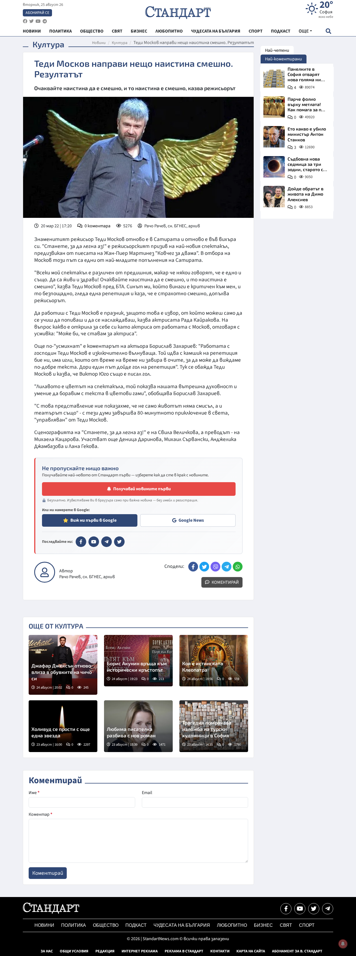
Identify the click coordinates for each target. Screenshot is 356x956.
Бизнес (263, 925)
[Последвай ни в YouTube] (299, 908)
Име (34, 792)
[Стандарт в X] (119, 541)
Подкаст (136, 925)
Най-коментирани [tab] (283, 59)
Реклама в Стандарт (184, 951)
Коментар (40, 814)
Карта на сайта (250, 951)
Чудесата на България (182, 925)
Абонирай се (37, 13)
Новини (99, 43)
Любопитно (232, 925)
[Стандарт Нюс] (51, 912)
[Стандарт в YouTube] (93, 541)
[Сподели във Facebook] (193, 566)
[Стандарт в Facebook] (81, 541)
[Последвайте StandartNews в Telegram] (45, 21)
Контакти (219, 951)
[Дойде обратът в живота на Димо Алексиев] (274, 196)
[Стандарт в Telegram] (106, 541)
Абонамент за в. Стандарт (297, 951)
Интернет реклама (140, 951)
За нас (47, 951)
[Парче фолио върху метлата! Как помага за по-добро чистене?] (274, 107)
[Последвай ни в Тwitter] (313, 908)
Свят (286, 925)
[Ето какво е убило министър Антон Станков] (274, 136)
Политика (73, 925)
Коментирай (225, 582)
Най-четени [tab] (277, 50)
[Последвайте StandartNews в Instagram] (31, 21)
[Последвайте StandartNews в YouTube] (38, 21)
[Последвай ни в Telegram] (327, 908)
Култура (119, 43)
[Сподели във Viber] (215, 566)
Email (147, 792)
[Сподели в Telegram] (226, 566)
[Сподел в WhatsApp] (238, 566)
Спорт (307, 925)
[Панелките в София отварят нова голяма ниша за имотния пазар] (274, 77)
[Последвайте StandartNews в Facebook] (25, 21)
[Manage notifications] (342, 943)
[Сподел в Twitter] (204, 566)
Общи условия (74, 951)
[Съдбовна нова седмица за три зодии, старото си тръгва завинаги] (274, 167)
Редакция (105, 951)
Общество (105, 925)
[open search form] (328, 31)
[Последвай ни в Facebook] (285, 908)
